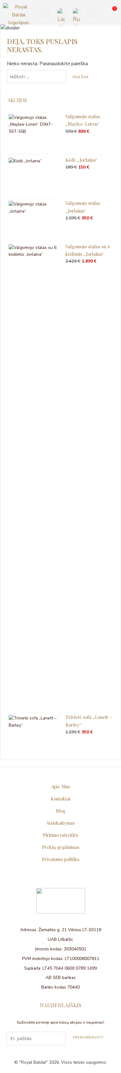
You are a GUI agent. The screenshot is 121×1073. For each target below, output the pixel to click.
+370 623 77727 (44, 13)
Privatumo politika (60, 859)
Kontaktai (60, 799)
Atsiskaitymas (60, 823)
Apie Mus (60, 786)
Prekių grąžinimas (60, 847)
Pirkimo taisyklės (60, 835)
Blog (60, 811)
